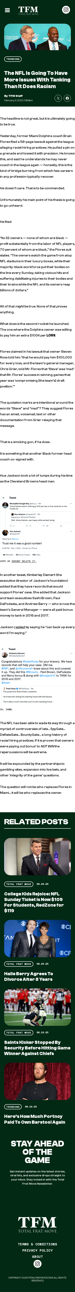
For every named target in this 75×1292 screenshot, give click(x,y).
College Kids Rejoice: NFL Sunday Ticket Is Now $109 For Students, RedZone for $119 (34, 902)
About (37, 1256)
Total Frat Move (18, 884)
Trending (13, 59)
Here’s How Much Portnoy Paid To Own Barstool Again (34, 1119)
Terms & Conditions (37, 1244)
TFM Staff (15, 96)
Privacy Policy (37, 1250)
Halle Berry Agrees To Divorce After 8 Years (28, 976)
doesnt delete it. (24, 561)
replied (19, 627)
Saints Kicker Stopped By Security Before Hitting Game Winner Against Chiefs (37, 1048)
